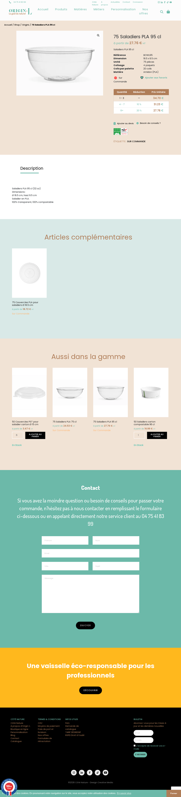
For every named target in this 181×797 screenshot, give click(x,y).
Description (31, 168)
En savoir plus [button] (124, 793)
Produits (61, 9)
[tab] (32, 168)
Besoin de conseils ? (150, 123)
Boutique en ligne (19, 729)
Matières (80, 9)
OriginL (25, 24)
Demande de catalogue (72, 728)
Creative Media (105, 782)
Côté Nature (17, 723)
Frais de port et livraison (45, 731)
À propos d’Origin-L (20, 726)
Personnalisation (123, 9)
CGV (40, 723)
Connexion (138, 2)
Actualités (115, 2)
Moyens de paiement (49, 726)
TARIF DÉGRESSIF (73, 732)
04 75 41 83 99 (19, 2)
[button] (98, 35)
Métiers (99, 9)
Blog (13, 735)
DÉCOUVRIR (90, 690)
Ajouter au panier (35, 435)
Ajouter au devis (125, 123)
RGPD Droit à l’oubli (74, 735)
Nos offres (143, 11)
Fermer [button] (173, 793)
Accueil (43, 9)
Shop (17, 24)
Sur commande (136, 141)
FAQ (67, 723)
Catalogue (16, 741)
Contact (126, 2)
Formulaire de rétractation (45, 740)
